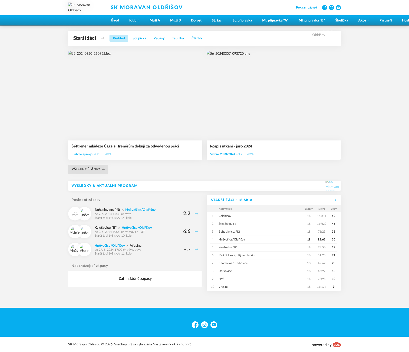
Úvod (115, 20)
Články (197, 38)
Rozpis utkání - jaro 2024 (231, 146)
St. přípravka (242, 20)
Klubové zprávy (82, 154)
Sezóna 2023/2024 (222, 154)
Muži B (175, 20)
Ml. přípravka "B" (312, 20)
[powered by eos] (326, 344)
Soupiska (139, 38)
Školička (341, 20)
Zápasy (159, 38)
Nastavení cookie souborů (172, 344)
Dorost (196, 20)
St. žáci (217, 20)
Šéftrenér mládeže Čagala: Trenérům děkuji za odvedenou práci (125, 146)
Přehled (119, 38)
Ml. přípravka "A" (275, 20)
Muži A (155, 20)
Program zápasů (306, 7)
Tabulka (178, 38)
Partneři (385, 20)
